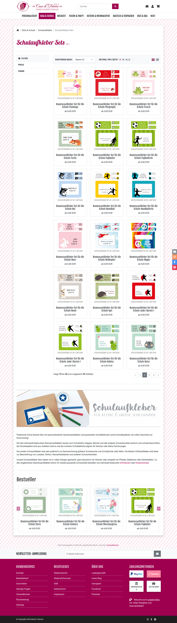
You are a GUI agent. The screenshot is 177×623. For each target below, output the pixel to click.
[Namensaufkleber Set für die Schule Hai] (70, 185)
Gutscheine (21, 583)
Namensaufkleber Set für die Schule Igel (107, 309)
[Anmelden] (157, 554)
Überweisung (136, 588)
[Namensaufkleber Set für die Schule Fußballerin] (143, 134)
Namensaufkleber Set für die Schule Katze (144, 360)
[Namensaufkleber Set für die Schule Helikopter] (106, 236)
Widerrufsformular (62, 578)
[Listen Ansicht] (157, 59)
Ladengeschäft (99, 572)
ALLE (127, 59)
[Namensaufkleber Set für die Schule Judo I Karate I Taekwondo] (143, 287)
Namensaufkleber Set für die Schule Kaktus (107, 360)
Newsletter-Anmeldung (31, 553)
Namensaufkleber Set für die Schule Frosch (144, 105)
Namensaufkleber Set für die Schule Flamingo (70, 105)
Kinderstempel (142, 462)
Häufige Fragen (23, 588)
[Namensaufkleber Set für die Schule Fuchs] (70, 134)
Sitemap (20, 604)
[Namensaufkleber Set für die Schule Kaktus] (106, 338)
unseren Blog (154, 599)
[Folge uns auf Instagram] (148, 619)
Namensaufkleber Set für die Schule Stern (35, 523)
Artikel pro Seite (108, 59)
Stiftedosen (125, 462)
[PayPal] (136, 573)
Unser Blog (97, 578)
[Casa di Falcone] (39, 6)
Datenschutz (60, 588)
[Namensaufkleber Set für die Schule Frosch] (143, 83)
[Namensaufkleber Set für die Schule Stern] (34, 501)
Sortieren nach (63, 59)
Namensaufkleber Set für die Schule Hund (70, 309)
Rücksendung (22, 599)
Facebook (96, 588)
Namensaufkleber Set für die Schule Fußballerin (144, 156)
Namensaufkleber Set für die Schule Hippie (144, 258)
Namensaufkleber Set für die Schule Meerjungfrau (107, 523)
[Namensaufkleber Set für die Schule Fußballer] (106, 134)
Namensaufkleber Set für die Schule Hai (70, 207)
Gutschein (154, 587)
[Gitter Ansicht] (153, 59)
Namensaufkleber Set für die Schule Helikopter (107, 258)
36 (123, 59)
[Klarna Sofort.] (154, 573)
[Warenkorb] (158, 6)
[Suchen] (115, 6)
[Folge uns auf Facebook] (151, 619)
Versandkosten (112, 545)
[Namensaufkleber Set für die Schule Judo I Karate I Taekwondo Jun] (70, 338)
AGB (56, 583)
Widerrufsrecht (61, 572)
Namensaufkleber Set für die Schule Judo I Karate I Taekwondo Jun (70, 361)
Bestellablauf (22, 578)
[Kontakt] (174, 251)
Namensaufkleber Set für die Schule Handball (107, 207)
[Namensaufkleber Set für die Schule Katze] (143, 338)
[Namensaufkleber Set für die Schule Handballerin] (143, 185)
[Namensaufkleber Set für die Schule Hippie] (143, 236)
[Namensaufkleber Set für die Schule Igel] (106, 287)
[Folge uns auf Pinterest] (155, 619)
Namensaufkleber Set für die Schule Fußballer (107, 156)
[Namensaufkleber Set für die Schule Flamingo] (70, 83)
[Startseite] (18, 30)
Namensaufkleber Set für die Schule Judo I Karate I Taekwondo (144, 310)
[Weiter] (158, 508)
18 (120, 59)
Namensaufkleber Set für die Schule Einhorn (70, 523)
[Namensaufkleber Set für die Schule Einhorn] (70, 501)
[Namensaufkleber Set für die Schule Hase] (70, 236)
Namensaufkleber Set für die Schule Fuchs (70, 156)
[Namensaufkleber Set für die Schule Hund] (70, 287)
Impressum (59, 594)
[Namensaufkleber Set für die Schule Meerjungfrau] (106, 501)
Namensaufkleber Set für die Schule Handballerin (144, 207)
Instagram (96, 583)
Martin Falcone (37, 619)
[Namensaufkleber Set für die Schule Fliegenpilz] (106, 83)
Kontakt (20, 572)
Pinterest (96, 594)
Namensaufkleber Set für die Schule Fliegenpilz (107, 105)
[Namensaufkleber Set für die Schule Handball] (106, 185)
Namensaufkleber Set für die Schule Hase (70, 258)
